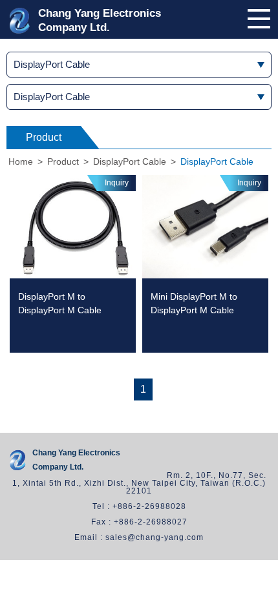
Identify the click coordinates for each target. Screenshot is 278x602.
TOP (267, 597)
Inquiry (117, 182)
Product (63, 161)
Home (20, 161)
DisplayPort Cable (129, 161)
